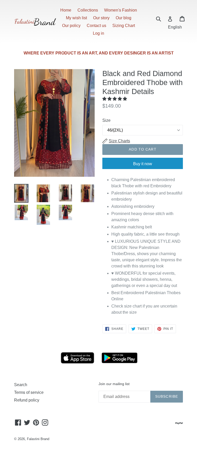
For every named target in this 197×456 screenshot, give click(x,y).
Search (20, 385)
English (175, 27)
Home (65, 10)
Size (106, 120)
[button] (115, 99)
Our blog (123, 18)
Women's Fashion (120, 10)
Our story (101, 18)
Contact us (96, 25)
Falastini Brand (38, 439)
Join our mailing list (114, 384)
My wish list (76, 18)
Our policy (71, 25)
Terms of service (29, 392)
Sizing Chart (123, 25)
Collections (87, 10)
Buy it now (142, 164)
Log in (98, 33)
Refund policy (26, 400)
